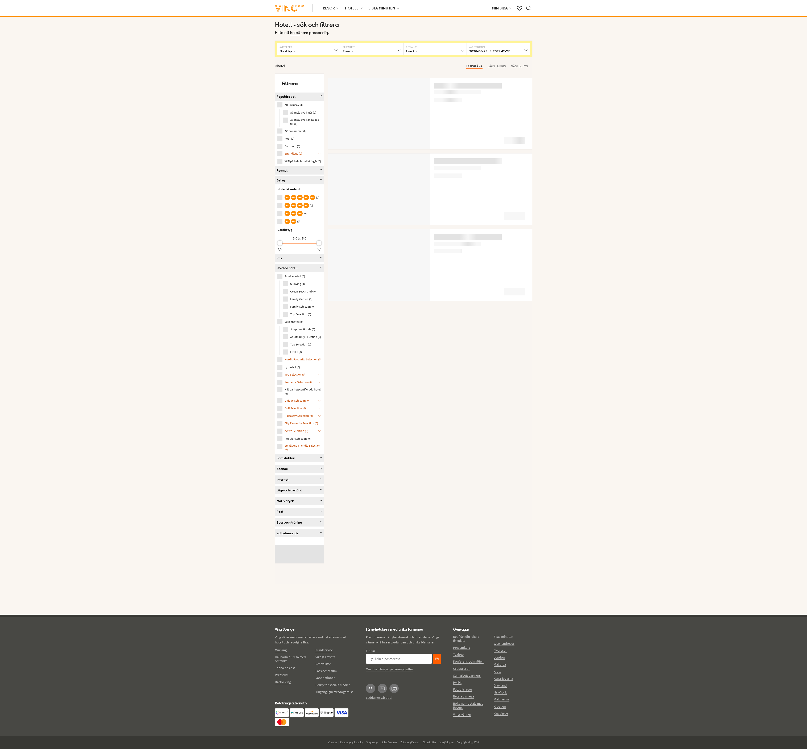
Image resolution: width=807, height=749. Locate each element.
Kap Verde (501, 713)
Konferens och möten (468, 661)
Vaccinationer (325, 678)
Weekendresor (504, 643)
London (499, 657)
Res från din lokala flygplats (466, 638)
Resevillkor (323, 664)
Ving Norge (372, 742)
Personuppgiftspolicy (351, 742)
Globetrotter (429, 742)
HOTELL (351, 8)
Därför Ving (283, 682)
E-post (370, 650)
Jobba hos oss (285, 668)
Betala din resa (463, 696)
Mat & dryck (285, 501)
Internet (282, 480)
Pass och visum (326, 671)
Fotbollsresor (462, 689)
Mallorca (500, 664)
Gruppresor (461, 668)
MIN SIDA (500, 8)
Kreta (497, 671)
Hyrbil (457, 682)
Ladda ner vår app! (379, 697)
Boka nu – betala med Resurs (468, 705)
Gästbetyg (519, 66)
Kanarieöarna (503, 678)
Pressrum (282, 675)
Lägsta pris (497, 66)
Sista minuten (503, 636)
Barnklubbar (286, 458)
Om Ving (281, 650)
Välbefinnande (287, 533)
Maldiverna (501, 699)
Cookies (332, 742)
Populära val (286, 97)
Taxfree (458, 654)
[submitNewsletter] (437, 659)
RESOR (329, 8)
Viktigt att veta (325, 657)
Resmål (282, 170)
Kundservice (324, 650)
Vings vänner (462, 714)
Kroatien (500, 706)
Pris (279, 258)
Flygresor (500, 650)
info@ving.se (446, 742)
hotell (295, 33)
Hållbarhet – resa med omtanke (290, 659)
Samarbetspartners (467, 675)
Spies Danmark (389, 742)
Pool (280, 512)
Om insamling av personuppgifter (389, 669)
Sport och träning (289, 522)
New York (500, 692)
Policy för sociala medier (332, 685)
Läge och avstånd (289, 490)
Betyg (281, 180)
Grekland (500, 685)
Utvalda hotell (287, 268)
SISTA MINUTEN (381, 8)
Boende (282, 469)
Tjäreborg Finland (410, 742)
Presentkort (461, 647)
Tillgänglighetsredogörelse (334, 692)
